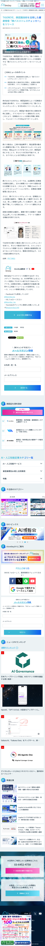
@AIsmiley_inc (10, 302)
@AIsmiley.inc (9, 297)
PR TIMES (11, 258)
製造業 (16, 331)
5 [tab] (27, 542)
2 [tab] (20, 542)
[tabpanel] (22, 533)
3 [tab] (22, 542)
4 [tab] (25, 542)
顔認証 (22, 327)
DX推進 (16, 327)
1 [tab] (17, 542)
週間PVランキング (8, 647)
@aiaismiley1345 (12, 307)
